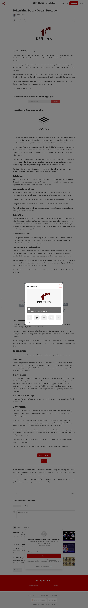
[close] (60, 285)
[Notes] (51, 317)
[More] (58, 317)
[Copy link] (29, 317)
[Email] (44, 317)
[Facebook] (37, 317)
